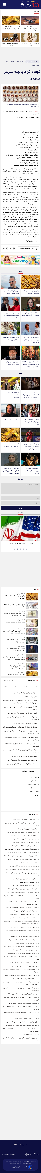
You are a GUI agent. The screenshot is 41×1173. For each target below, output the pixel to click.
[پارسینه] (28, 4)
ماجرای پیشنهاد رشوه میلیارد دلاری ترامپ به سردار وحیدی (15, 649)
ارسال (20, 508)
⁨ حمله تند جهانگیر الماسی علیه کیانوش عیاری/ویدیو (22, 764)
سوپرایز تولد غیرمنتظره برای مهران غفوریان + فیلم (11, 292)
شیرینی (36, 111)
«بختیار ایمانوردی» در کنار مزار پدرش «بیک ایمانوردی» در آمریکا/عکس (31, 339)
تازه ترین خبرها (34, 791)
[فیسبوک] (10, 248)
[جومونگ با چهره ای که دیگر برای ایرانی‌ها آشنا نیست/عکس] (30, 410)
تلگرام (29, 1154)
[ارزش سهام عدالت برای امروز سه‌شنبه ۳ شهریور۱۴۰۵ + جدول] (32, 614)
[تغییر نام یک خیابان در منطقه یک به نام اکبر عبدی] (10, 353)
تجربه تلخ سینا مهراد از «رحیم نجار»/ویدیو (26, 943)
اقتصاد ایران (35, 777)
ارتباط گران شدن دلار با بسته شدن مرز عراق (26, 863)
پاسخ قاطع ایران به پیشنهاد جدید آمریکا (25, 693)
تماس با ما (23, 1145)
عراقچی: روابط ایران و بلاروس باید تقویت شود (25, 829)
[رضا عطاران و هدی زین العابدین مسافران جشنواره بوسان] (10, 304)
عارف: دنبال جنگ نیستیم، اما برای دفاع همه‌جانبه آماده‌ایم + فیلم (20, 856)
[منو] (5, 4)
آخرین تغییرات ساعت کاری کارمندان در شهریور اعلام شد (22, 940)
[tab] (26, 549)
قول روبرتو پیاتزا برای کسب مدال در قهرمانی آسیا (24, 966)
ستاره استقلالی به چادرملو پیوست (15, 622)
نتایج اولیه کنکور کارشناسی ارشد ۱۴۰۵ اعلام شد (14, 606)
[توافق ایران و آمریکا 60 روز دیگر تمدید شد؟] (20, 528)
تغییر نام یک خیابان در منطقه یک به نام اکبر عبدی (11, 363)
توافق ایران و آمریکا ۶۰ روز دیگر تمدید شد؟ (20, 543)
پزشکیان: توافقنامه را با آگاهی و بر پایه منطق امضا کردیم (22, 859)
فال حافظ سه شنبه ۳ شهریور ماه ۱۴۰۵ (30, 44)
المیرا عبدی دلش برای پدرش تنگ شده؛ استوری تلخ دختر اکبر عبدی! (11, 395)
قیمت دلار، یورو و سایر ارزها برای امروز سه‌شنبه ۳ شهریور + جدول (14, 632)
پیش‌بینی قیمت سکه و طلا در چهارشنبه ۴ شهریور (31, 292)
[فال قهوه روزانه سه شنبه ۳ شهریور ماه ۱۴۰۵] (11, 37)
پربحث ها (7, 680)
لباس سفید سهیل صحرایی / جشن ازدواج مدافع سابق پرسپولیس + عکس (31, 446)
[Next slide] (37, 528)
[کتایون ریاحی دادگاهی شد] (10, 410)
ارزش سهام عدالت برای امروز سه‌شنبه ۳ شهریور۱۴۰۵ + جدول (14, 614)
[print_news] (14, 248)
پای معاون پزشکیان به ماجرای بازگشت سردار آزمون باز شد (22, 832)
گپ (38, 1154)
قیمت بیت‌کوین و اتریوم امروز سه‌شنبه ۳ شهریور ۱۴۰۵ (22, 994)
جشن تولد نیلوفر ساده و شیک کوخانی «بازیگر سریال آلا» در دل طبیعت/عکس (10, 471)
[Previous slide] (3, 528)
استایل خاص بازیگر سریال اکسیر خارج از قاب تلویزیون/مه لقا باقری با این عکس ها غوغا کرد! (31, 396)
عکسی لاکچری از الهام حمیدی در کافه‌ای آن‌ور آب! (11, 338)
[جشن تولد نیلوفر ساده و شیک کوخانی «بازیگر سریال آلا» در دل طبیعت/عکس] (10, 459)
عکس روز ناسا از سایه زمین (30, 1035)
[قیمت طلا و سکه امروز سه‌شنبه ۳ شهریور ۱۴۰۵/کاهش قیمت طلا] (11, 20)
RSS (15, 1145)
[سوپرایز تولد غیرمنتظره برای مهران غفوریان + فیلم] (10, 282)
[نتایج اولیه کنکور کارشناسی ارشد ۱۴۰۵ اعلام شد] (32, 605)
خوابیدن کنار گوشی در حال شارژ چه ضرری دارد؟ (25, 911)
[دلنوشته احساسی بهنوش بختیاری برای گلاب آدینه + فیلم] (30, 304)
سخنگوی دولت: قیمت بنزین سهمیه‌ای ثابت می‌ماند (23, 836)
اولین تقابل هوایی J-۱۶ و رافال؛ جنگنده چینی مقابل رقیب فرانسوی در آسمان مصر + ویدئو (30, 29)
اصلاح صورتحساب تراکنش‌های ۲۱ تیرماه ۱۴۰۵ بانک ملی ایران (21, 975)
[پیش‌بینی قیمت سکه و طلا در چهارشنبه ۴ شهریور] (30, 282)
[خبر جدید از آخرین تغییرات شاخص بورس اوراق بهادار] (32, 640)
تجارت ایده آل (35, 788)
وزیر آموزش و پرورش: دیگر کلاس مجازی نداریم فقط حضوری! (15, 667)
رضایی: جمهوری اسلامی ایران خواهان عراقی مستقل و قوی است (20, 892)
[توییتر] (3, 248)
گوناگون (36, 11)
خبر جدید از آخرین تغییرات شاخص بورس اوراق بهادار (15, 641)
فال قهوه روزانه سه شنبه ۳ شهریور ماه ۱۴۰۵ (11, 44)
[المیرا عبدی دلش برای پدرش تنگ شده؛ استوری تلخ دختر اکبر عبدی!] (10, 383)
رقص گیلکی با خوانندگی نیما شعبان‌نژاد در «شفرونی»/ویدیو (21, 1025)
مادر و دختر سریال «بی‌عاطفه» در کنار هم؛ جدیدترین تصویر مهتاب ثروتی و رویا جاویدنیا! (30, 364)
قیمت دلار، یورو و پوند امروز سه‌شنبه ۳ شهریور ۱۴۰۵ (23, 1003)
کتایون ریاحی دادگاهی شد (11, 419)
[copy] (37, 248)
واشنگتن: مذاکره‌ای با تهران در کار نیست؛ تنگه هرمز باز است (22, 853)
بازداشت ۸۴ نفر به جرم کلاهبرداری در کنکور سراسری (23, 866)
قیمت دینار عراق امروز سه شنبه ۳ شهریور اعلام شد (24, 950)
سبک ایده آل (35, 781)
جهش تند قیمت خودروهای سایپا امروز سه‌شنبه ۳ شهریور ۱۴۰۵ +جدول (14, 658)
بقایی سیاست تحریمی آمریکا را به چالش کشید (25, 843)
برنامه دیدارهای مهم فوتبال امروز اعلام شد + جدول (24, 936)
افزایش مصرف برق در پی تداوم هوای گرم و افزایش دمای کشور (21, 908)
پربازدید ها (31, 680)
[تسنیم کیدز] (20, 260)
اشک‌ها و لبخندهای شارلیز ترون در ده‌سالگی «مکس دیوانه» (32, 471)
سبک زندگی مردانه (33, 784)
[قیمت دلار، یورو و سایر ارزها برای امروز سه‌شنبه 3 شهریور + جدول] (32, 631)
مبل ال (37, 795)
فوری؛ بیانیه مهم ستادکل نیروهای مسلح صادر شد (23, 760)
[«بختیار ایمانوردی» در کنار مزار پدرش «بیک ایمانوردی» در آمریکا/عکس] (30, 328)
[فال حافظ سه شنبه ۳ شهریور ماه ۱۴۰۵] (30, 37)
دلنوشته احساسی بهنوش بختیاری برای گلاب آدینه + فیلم (30, 314)
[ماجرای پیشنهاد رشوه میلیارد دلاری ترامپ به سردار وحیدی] (32, 649)
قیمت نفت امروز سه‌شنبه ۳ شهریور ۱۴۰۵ (26, 1019)
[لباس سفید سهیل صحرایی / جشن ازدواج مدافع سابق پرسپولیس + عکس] (30, 435)
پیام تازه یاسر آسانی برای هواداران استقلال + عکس (24, 846)
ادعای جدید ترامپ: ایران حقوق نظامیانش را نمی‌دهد (23, 886)
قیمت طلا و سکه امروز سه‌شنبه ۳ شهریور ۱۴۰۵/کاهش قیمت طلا (11, 28)
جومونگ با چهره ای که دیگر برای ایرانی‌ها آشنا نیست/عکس (31, 422)
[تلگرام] (7, 248)
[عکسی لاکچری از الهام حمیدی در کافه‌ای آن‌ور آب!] (10, 328)
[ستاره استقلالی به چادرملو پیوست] (32, 622)
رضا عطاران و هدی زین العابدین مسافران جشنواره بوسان (11, 315)
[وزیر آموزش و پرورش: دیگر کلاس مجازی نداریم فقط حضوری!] (32, 666)
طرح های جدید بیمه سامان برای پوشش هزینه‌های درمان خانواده (20, 927)
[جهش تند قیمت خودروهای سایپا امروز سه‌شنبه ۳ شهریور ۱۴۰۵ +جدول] (32, 657)
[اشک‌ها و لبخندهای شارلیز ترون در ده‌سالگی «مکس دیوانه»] (30, 459)
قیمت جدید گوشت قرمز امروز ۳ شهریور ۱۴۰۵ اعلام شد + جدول (20, 849)
